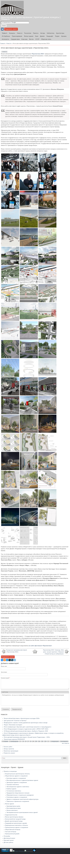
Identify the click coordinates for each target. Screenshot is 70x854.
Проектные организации (11, 751)
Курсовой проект (9, 840)
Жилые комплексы (12, 810)
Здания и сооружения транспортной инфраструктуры (22, 799)
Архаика (63, 36)
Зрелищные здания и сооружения (16, 782)
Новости (19, 33)
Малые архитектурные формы (14, 817)
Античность (5, 39)
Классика (24, 39)
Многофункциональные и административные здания (22, 780)
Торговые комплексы (12, 784)
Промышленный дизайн (12, 833)
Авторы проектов (9, 749)
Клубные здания (11, 788)
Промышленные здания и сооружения (16, 827)
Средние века (15, 39)
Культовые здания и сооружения (16, 778)
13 (46, 741)
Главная (2, 43)
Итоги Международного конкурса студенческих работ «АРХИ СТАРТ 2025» (26, 729)
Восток (31, 39)
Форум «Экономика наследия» (13, 724)
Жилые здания (28, 36)
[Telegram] (15, 660)
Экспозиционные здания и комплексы (17, 786)
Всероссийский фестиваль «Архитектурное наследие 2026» (22, 718)
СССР (37, 39)
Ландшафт (49, 36)
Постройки (7, 836)
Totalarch (4, 33)
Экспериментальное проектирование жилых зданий (22, 812)
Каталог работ (8, 746)
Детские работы (8, 842)
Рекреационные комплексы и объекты (16, 825)
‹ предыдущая (14, 741)
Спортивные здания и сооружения (16, 797)
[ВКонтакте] (2, 660)
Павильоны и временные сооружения (17, 801)
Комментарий (5, 678)
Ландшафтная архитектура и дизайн (16, 823)
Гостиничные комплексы (13, 791)
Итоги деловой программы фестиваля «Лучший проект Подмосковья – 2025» (27, 737)
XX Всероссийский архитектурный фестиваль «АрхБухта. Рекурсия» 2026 (26, 731)
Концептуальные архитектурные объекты (17, 773)
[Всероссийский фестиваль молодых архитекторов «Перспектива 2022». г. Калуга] (10, 171)
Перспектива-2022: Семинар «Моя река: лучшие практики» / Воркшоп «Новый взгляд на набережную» (53, 652)
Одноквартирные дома (13, 806)
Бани (36, 36)
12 (42, 741)
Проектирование (17, 36)
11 (39, 741)
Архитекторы (60, 33)
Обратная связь (46, 39)
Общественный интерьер (12, 829)
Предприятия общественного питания (17, 793)
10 (36, 741)
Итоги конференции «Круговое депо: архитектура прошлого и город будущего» (27, 727)
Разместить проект (9, 753)
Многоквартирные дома (13, 808)
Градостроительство (11, 815)
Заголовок (4, 672)
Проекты (35, 33)
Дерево (42, 36)
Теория (57, 36)
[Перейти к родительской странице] (34, 651)
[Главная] (12, 8)
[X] (10, 660)
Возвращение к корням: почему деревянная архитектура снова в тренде (25, 722)
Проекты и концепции (10, 771)
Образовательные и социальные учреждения (20, 795)
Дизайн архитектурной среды (14, 821)
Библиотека (50, 33)
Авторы (42, 33)
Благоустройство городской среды (15, 819)
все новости (65, 743)
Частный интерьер (10, 831)
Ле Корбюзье (6, 36)
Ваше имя (4, 666)
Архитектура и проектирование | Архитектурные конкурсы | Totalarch (30, 18)
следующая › (55, 741)
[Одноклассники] (4, 660)
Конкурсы (12, 33)
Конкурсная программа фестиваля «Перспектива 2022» (16, 651)
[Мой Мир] (7, 660)
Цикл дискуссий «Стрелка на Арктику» (15, 720)
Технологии (27, 33)
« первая (5, 741)
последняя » (64, 741)
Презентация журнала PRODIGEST (14, 739)
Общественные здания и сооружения (16, 776)
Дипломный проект (9, 838)
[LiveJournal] (12, 660)
